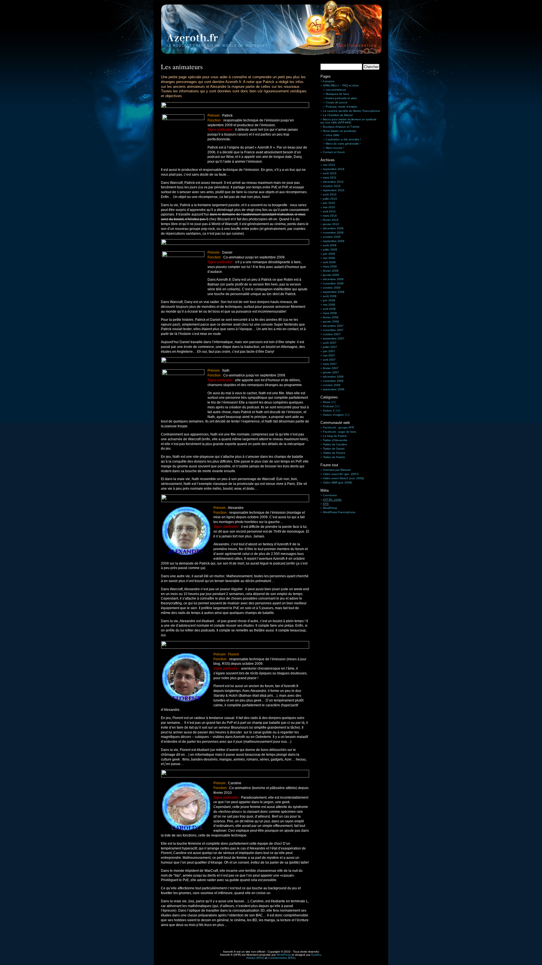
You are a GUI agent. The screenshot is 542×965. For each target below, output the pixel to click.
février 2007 (330, 368)
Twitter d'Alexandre (335, 440)
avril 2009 (329, 262)
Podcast (328, 406)
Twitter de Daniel (333, 448)
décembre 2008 (333, 279)
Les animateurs (336, 89)
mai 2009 (329, 258)
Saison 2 (329, 410)
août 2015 (329, 173)
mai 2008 (329, 304)
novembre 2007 (333, 330)
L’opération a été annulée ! (343, 139)
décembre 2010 (333, 181)
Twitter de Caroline (335, 444)
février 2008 (330, 317)
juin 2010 (329, 202)
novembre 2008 (333, 283)
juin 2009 (329, 253)
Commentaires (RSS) (281, 957)
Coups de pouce (337, 102)
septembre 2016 (333, 169)
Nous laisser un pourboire (339, 130)
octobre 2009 (331, 236)
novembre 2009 (333, 232)
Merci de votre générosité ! (343, 143)
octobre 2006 (331, 385)
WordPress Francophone (339, 512)
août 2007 (329, 342)
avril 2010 (329, 211)
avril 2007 (329, 359)
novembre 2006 (333, 380)
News (326, 402)
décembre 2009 (333, 228)
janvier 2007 (331, 372)
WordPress (330, 507)
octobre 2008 (331, 287)
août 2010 (329, 194)
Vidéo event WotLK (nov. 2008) (343, 478)
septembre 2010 (333, 190)
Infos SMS (332, 135)
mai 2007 (329, 355)
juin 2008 (329, 300)
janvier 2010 (331, 224)
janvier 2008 (331, 321)
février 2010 (330, 219)
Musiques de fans (337, 93)
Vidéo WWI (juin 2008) (337, 482)
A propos (328, 81)
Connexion (330, 495)
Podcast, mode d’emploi (341, 106)
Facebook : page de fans (339, 431)
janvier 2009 (331, 274)
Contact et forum (334, 152)
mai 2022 (329, 164)
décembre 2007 (333, 325)
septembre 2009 (333, 241)
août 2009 (329, 245)
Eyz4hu (316, 954)
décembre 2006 (333, 376)
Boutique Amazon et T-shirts (341, 126)
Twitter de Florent (334, 452)
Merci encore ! (335, 147)
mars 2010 (330, 215)
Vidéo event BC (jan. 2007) (341, 474)
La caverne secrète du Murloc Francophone (351, 110)
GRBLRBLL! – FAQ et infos (341, 85)
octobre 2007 (331, 334)
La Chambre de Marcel (338, 115)
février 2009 (330, 270)
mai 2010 (329, 207)
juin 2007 (329, 351)
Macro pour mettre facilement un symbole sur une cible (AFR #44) (348, 121)
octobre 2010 (331, 186)
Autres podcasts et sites (341, 98)
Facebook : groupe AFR (338, 427)
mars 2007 (330, 363)
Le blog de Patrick (335, 435)
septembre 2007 (333, 338)
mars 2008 (330, 313)
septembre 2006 (333, 389)
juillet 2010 (330, 198)
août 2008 (329, 296)
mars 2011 (329, 177)
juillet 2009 (330, 249)
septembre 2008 (333, 291)
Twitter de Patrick (334, 457)
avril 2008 (329, 308)
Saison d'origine (333, 414)
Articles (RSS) (255, 957)
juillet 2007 (330, 346)
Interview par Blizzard (337, 469)
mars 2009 (330, 266)
